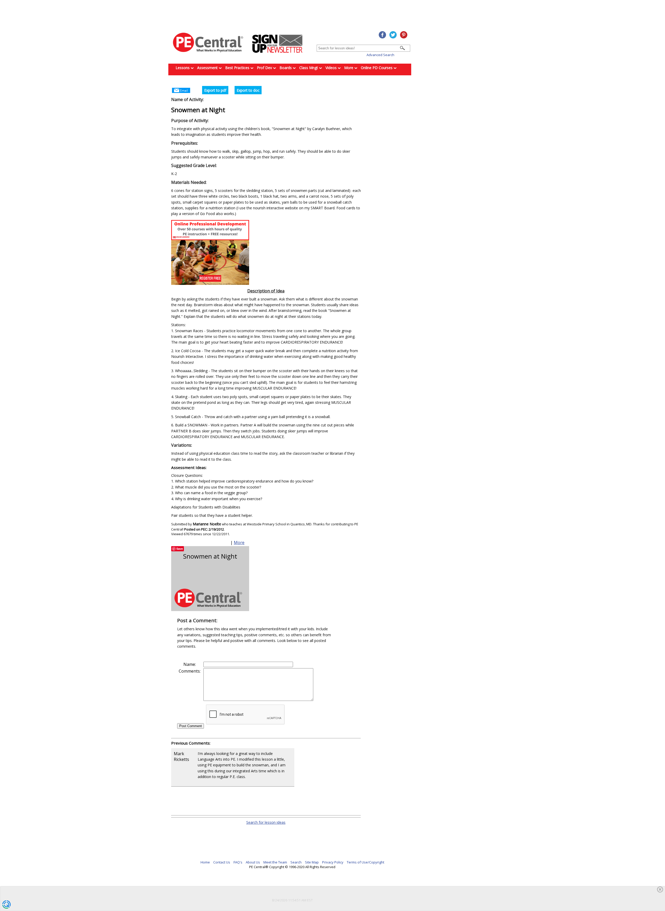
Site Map (312, 862)
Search (296, 862)
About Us (253, 862)
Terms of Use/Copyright (365, 862)
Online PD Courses (377, 67)
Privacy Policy (332, 862)
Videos (331, 67)
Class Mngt (309, 67)
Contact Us (221, 862)
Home (205, 862)
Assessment (208, 67)
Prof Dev (265, 67)
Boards (286, 67)
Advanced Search (380, 54)
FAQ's (238, 862)
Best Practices (237, 67)
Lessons (183, 67)
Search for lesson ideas (265, 822)
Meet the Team (275, 862)
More (349, 67)
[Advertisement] (297, 801)
